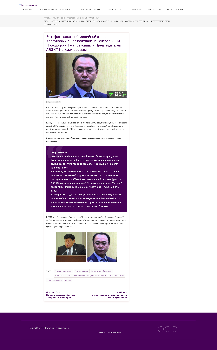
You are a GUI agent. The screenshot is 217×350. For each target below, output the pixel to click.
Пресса (150, 9)
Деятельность (114, 9)
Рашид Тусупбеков (54, 280)
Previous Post (53, 292)
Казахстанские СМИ (63, 275)
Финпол (68, 280)
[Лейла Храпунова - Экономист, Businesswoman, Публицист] (28, 5)
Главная (47, 18)
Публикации (135, 9)
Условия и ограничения (108, 332)
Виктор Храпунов (81, 271)
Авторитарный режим (63, 271)
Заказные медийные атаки (101, 271)
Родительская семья (89, 9)
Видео (179, 9)
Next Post (121, 292)
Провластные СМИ (117, 275)
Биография (27, 9)
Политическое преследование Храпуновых (90, 275)
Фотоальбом (165, 9)
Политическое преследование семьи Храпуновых (76, 18)
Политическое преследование (56, 9)
